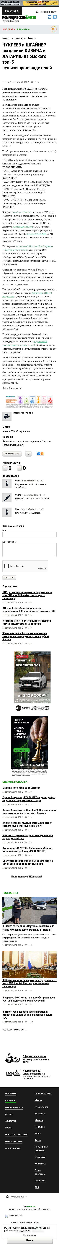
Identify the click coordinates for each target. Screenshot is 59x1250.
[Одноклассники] (42, 453)
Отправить (9, 578)
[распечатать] (28, 455)
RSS (37, 1187)
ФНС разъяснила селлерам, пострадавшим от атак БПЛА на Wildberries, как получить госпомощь (27, 595)
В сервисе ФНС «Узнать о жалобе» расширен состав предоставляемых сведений (26, 622)
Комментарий (9, 542)
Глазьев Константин (23, 413)
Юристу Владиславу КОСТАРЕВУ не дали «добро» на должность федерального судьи (28, 799)
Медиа (38, 1100)
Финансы (11, 893)
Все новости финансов (13, 1029)
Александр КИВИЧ (23, 226)
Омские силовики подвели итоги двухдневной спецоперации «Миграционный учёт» (27, 824)
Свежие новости (14, 781)
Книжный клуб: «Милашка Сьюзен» (21, 787)
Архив (38, 1140)
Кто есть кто (41, 1107)
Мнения (39, 1120)
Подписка (40, 1180)
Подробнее (24, 1230)
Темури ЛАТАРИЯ (36, 234)
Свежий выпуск (43, 1093)
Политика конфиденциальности (25, 1222)
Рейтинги (40, 1127)
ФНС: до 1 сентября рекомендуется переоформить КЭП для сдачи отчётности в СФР (28, 610)
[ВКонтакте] (38, 453)
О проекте (40, 1157)
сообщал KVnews (22, 212)
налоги (6, 431)
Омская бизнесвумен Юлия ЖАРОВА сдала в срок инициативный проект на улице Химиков (29, 812)
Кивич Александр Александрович (21, 441)
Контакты (40, 1163)
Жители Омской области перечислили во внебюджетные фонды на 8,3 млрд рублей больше (25, 636)
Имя (4, 530)
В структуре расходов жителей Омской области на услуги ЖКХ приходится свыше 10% (27, 1014)
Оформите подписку (34, 1056)
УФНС (14, 431)
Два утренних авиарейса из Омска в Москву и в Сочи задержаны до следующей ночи (27, 862)
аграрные (24, 431)
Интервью (40, 1113)
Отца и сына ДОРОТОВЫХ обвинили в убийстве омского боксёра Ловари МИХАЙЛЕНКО (27, 850)
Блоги (38, 1133)
